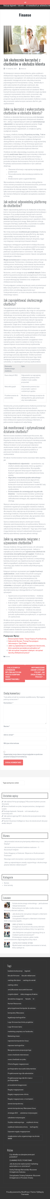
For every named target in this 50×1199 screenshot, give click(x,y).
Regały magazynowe (15, 1090)
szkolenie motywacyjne (16, 1118)
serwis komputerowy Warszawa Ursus (22, 1108)
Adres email (9, 735)
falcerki (28, 999)
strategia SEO (13, 1113)
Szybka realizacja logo (16, 1122)
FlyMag (39, 1192)
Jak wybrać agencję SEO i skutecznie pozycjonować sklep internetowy (26, 8)
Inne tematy (8, 885)
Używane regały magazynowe (19, 1132)
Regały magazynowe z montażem (20, 1099)
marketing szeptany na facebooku (20, 1031)
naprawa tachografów (16, 1045)
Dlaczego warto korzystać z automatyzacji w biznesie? (24, 859)
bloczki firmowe (13, 976)
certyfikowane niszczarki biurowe (20, 990)
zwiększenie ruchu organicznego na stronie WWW (24, 1137)
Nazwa (7, 726)
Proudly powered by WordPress (18, 1192)
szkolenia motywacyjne (28, 1113)
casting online (13, 985)
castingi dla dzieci (14, 980)
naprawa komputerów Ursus (18, 1041)
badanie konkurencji (15, 971)
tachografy (34, 1127)
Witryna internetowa (11, 743)
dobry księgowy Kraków (29, 994)
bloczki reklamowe (28, 976)
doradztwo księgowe (15, 999)
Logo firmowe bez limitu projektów (20, 1022)
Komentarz (8, 703)
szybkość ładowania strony (18, 1127)
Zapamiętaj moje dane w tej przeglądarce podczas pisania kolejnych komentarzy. (23, 755)
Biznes (7, 656)
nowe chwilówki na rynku (17, 1059)
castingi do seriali (29, 980)
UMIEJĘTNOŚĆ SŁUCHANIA (22, 924)
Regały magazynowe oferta (18, 1094)
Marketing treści (14, 1036)
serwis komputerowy (15, 1104)
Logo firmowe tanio (15, 1027)
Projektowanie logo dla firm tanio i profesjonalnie (20, 1079)
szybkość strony (32, 1122)
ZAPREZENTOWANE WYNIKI (22, 943)
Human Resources (14, 1004)
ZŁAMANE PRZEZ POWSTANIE (20, 1160)
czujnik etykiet (13, 994)
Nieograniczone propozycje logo (19, 1050)
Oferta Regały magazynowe (18, 1064)
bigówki (27, 971)
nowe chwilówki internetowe (18, 1055)
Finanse (25, 15)
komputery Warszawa (16, 1013)
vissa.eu (23, 68)
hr (33, 999)
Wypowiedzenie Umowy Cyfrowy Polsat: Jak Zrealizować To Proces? (38, 672)
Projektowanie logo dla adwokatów (20, 1073)
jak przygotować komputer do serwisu (22, 1008)
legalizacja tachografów (16, 1017)
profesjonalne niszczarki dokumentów (22, 1069)
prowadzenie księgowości (17, 1085)
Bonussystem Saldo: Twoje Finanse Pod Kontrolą (27, 639)
